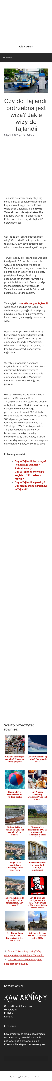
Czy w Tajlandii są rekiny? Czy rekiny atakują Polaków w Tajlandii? (31, 486)
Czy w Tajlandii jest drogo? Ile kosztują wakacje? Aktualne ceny (30, 465)
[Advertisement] (26, 168)
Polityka (8, 1013)
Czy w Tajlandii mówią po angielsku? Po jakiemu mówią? (29, 475)
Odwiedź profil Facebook (18, 1006)
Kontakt (8, 1016)
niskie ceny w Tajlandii (34, 303)
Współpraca (10, 1009)
